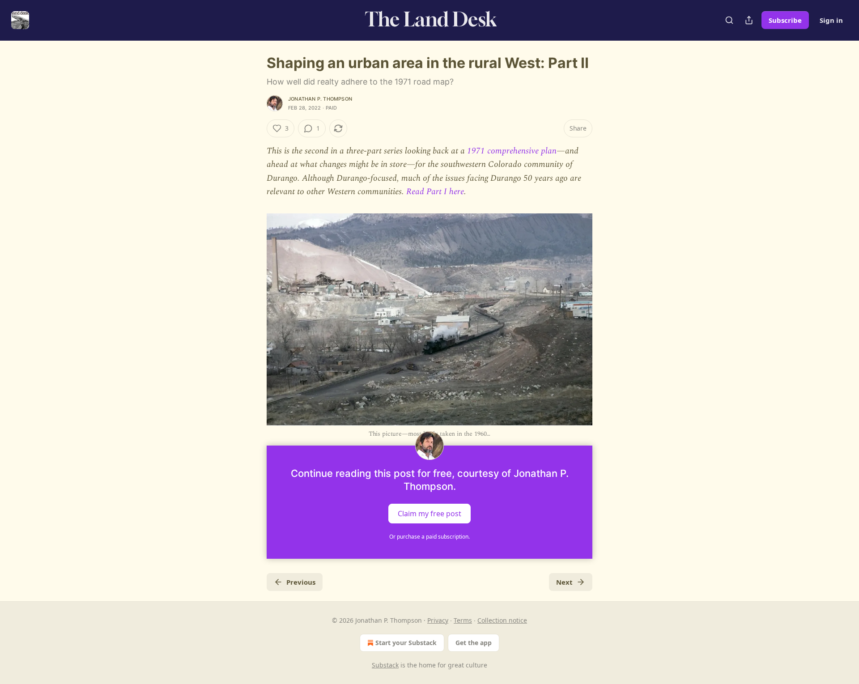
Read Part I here (435, 191)
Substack (385, 665)
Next (564, 582)
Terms (463, 620)
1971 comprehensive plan (512, 150)
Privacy (437, 620)
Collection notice (502, 620)
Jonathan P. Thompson (320, 99)
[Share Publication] (749, 20)
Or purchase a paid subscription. (429, 536)
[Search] (729, 20)
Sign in (831, 20)
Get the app (473, 642)
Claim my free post (429, 513)
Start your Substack (406, 642)
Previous (300, 582)
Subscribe (785, 20)
